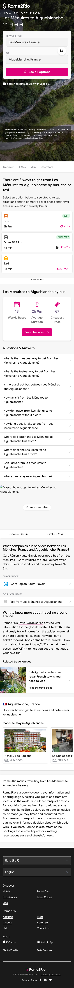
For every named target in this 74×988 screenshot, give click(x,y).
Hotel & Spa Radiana (17, 756)
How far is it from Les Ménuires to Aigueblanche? (26, 400)
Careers (7, 922)
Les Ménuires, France (24, 42)
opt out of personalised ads (18, 138)
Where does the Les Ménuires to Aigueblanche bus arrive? (25, 452)
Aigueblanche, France (25, 59)
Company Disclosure (51, 975)
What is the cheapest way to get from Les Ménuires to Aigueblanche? (31, 361)
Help (5, 928)
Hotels (6, 891)
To (7, 53)
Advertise (42, 922)
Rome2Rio (9, 792)
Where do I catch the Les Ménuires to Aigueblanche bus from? (28, 439)
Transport (8, 167)
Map (33, 167)
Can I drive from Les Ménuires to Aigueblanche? (25, 465)
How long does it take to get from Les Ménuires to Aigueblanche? (28, 426)
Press (40, 916)
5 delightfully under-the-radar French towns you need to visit (45, 677)
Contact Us (43, 928)
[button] (37, 72)
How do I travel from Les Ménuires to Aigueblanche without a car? (28, 413)
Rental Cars (43, 891)
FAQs (22, 167)
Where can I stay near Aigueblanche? (28, 476)
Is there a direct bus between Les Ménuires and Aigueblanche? (32, 387)
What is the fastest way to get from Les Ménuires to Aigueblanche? (30, 374)
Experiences (10, 897)
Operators (47, 167)
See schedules (34, 332)
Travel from (14, 36)
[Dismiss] (67, 129)
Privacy (25, 980)
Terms (34, 980)
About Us (8, 916)
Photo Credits (10, 950)
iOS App (10, 942)
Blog (5, 902)
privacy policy (42, 135)
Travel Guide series (30, 623)
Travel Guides (44, 897)
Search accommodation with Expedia (28, 83)
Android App (47, 942)
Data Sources (44, 950)
